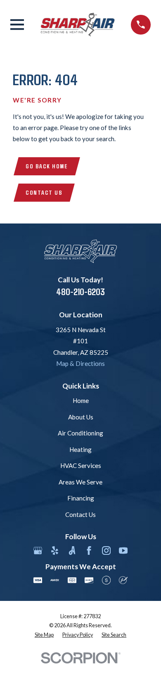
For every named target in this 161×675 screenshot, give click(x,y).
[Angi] (72, 550)
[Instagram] (106, 550)
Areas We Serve (80, 482)
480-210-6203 (80, 291)
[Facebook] (89, 550)
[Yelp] (54, 550)
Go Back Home (47, 166)
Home (81, 400)
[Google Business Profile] (37, 550)
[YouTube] (123, 550)
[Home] (77, 24)
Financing (80, 498)
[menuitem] (44, 635)
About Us (80, 417)
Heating (80, 449)
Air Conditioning (80, 433)
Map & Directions (80, 363)
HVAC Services (80, 465)
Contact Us (44, 192)
